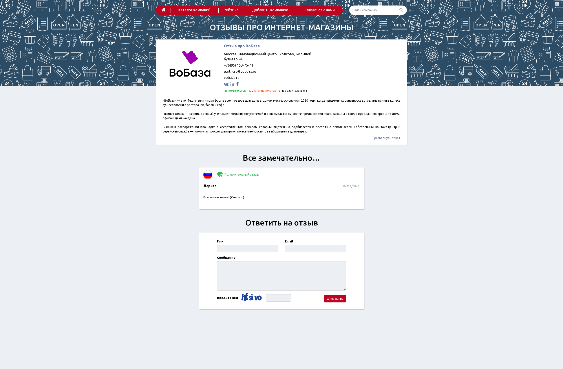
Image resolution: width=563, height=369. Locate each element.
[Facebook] (238, 84)
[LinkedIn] (232, 84)
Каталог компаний (194, 10)
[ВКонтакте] (227, 84)
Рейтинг (231, 10)
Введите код (227, 298)
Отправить (335, 298)
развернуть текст (387, 138)
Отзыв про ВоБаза (242, 46)
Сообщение (226, 257)
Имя (220, 241)
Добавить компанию (270, 10)
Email (289, 241)
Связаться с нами (320, 10)
